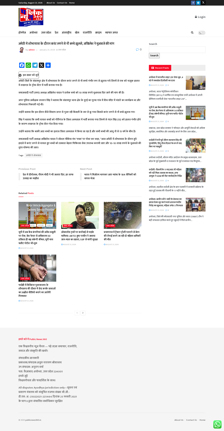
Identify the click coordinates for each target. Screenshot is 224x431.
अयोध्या (34, 32)
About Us (51, 2)
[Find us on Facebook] (193, 3)
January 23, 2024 (47, 50)
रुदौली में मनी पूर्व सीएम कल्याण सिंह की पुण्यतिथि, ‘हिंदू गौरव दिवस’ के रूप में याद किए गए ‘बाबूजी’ (165, 143)
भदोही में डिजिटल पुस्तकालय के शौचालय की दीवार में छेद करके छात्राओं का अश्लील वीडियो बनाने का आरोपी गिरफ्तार (37, 290)
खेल (77, 32)
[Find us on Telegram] (198, 3)
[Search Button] (192, 33)
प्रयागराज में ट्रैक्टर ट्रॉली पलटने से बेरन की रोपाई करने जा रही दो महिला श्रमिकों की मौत (122, 236)
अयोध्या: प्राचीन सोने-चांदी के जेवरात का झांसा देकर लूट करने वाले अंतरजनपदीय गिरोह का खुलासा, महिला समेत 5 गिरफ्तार (166, 202)
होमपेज (22, 32)
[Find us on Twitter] (203, 3)
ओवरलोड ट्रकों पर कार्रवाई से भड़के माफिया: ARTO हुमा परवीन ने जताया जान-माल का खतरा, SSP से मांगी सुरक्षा (79, 236)
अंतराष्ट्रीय (66, 32)
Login (201, 17)
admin (32, 50)
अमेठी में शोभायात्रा (33, 155)
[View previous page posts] (77, 313)
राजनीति (87, 32)
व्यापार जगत (111, 32)
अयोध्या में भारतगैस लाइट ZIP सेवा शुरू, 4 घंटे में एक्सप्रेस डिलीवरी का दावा (166, 78)
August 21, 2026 (26, 248)
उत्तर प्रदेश (46, 32)
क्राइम (98, 32)
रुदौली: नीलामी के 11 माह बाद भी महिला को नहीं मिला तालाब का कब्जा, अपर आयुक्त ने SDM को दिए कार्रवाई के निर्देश (165, 173)
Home (72, 2)
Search (153, 44)
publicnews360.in (33, 420)
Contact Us (62, 2)
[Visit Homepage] (31, 17)
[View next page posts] (83, 313)
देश (56, 32)
